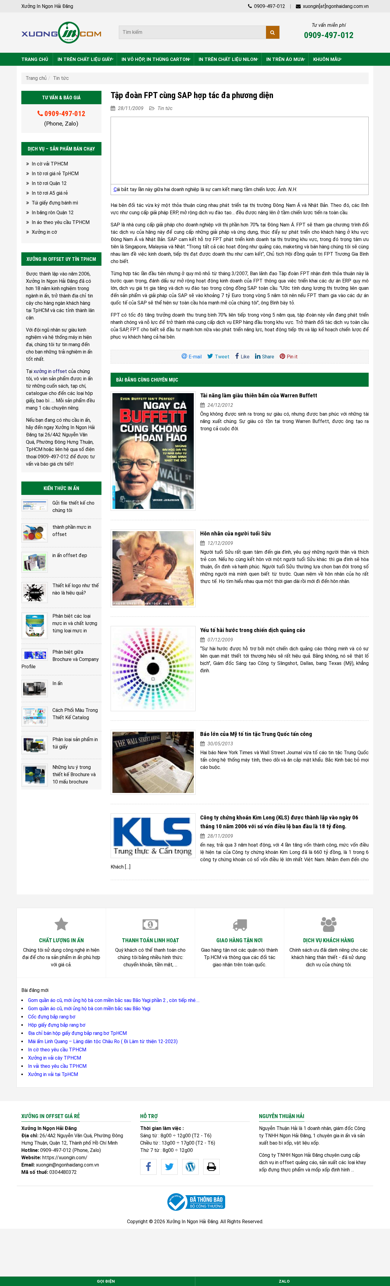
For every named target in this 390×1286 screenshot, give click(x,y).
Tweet (222, 357)
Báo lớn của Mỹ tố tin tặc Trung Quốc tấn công (256, 733)
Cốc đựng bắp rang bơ (51, 1017)
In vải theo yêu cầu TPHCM (57, 1066)
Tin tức (61, 78)
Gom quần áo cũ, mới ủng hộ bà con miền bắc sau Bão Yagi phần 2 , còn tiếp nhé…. (114, 1000)
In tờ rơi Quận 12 (49, 183)
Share (268, 357)
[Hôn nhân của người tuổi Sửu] (153, 568)
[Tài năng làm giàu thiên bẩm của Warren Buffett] (153, 451)
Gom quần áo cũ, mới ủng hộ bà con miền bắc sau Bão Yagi (89, 1008)
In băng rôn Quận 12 (53, 212)
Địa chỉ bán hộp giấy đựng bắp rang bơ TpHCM (77, 1033)
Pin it (292, 357)
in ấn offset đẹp (69, 555)
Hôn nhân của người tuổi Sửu (235, 533)
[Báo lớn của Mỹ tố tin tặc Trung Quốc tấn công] (153, 762)
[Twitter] (169, 1167)
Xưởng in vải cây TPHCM (54, 1058)
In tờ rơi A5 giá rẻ (50, 193)
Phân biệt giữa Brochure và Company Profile (60, 659)
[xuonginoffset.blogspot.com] (211, 1167)
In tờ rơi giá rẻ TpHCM (55, 173)
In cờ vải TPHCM (50, 164)
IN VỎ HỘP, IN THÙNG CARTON (155, 59)
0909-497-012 (269, 6)
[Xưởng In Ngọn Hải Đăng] (61, 33)
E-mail (195, 357)
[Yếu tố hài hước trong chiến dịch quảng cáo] (153, 668)
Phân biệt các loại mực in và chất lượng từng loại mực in (74, 623)
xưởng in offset (50, 371)
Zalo (284, 1281)
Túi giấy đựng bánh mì (55, 203)
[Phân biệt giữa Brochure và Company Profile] (34, 654)
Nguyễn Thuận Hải (278, 1128)
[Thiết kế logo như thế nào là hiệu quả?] (34, 592)
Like (245, 357)
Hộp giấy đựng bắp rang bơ (56, 1025)
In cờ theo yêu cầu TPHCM (57, 1050)
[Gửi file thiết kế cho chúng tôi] (34, 505)
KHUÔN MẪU (326, 59)
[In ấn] (34, 688)
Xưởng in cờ (44, 232)
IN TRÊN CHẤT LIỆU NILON (228, 59)
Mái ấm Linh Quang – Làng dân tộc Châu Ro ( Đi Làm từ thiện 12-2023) (103, 1041)
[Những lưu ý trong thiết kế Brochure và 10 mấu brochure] (34, 775)
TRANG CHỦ (34, 59)
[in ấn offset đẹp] (34, 562)
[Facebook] (148, 1167)
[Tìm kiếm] (272, 32)
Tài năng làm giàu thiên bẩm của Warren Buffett (258, 395)
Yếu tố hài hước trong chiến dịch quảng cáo (252, 630)
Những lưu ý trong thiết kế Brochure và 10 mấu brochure (74, 774)
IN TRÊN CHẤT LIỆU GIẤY (85, 59)
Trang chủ (36, 78)
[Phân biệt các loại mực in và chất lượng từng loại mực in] (34, 626)
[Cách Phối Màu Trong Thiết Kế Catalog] (34, 716)
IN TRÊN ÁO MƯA (285, 59)
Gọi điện (106, 1281)
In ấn (57, 683)
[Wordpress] (190, 1167)
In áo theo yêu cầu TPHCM (61, 222)
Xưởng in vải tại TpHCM (53, 1074)
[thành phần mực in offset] (34, 533)
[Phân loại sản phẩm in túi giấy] (34, 745)
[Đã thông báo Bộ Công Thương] (195, 1202)
